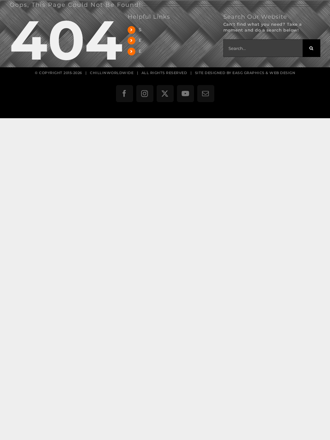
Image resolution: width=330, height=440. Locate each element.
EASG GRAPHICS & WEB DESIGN (263, 73)
